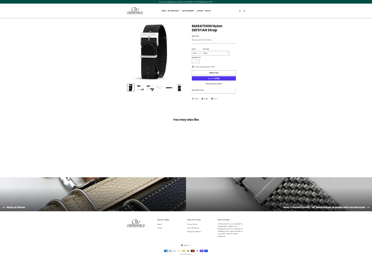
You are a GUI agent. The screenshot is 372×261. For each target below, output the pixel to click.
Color (206, 49)
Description (198, 90)
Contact (200, 11)
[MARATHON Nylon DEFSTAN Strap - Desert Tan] (128, 162)
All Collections (173, 11)
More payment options (214, 83)
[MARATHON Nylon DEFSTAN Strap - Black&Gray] (138, 162)
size (194, 49)
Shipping (195, 40)
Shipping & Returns (194, 231)
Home (163, 11)
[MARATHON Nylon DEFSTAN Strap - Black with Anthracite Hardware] (135, 162)
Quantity (196, 57)
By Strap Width (188, 11)
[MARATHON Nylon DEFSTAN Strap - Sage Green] (130, 162)
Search (208, 11)
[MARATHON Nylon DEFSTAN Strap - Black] (133, 162)
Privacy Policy (192, 224)
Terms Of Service (193, 228)
